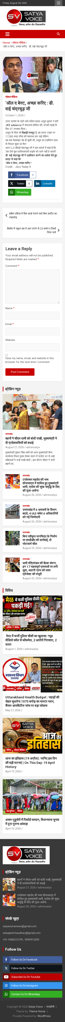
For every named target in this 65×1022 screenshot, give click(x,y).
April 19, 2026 (13, 771)
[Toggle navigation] (7, 34)
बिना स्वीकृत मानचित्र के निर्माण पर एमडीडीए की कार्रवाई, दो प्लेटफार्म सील (40, 540)
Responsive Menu (58, 3)
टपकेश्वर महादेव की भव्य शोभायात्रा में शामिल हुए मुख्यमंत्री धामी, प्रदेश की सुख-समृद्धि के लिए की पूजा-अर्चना (41, 485)
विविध (9, 590)
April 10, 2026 (13, 828)
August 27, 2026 (14, 447)
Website (10, 340)
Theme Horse (37, 1011)
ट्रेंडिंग (9, 627)
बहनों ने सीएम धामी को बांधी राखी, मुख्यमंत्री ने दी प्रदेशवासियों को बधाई (39, 881)
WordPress (44, 1016)
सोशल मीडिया (11, 96)
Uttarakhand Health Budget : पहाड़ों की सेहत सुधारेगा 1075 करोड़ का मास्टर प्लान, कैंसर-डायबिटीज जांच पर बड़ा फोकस (32, 701)
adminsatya (33, 447)
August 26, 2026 (32, 494)
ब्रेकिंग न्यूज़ (13, 389)
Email (9, 324)
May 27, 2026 (13, 710)
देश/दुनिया (10, 811)
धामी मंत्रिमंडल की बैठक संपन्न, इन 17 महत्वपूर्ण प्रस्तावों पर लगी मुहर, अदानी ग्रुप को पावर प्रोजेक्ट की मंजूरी (40, 568)
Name (9, 308)
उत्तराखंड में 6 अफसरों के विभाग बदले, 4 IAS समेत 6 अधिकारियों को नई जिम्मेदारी (40, 513)
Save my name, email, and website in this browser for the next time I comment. (29, 360)
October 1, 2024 (14, 115)
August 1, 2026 (14, 649)
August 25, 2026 (32, 548)
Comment (12, 266)
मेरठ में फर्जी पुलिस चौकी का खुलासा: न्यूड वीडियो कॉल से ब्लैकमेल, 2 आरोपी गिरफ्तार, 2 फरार (31, 640)
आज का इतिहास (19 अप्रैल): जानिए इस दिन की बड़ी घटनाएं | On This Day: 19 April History (31, 762)
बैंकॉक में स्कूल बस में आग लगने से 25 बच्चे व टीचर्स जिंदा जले (31, 230)
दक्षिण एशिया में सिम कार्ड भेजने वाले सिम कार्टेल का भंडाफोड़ (33, 215)
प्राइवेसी (50, 1006)
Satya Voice (36, 1006)
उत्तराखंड (8, 434)
